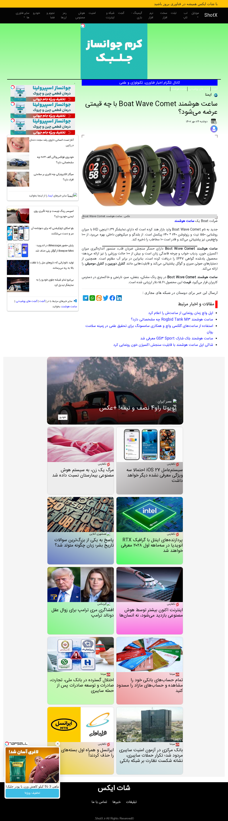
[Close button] (57, 743)
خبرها (116, 802)
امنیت (92, 13)
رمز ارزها (64, 15)
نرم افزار (151, 15)
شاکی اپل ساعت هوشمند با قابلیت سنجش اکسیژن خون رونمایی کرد (163, 345)
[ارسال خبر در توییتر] (105, 298)
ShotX (211, 15)
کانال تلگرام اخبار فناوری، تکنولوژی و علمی (149, 83)
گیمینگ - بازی (136, 15)
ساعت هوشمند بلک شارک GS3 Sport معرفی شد (176, 339)
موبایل (195, 13)
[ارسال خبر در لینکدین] (118, 298)
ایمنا (50, 196)
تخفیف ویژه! (32, 793)
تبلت (174, 13)
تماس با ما (99, 802)
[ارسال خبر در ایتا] (98, 298)
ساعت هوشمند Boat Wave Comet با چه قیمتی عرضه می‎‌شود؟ (151, 108)
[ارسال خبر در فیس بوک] (111, 298)
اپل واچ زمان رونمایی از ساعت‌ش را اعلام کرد (180, 313)
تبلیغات (131, 802)
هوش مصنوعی (80, 15)
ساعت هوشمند (179, 89)
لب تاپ (185, 15)
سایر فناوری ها (22, 15)
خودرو (36, 13)
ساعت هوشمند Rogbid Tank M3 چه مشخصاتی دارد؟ (172, 320)
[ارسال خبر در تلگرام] (85, 298)
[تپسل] (83, 25)
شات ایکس (114, 788)
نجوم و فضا (51, 15)
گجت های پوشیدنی (199, 89)
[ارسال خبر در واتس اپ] (91, 298)
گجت (121, 13)
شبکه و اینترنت (110, 15)
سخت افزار (163, 15)
